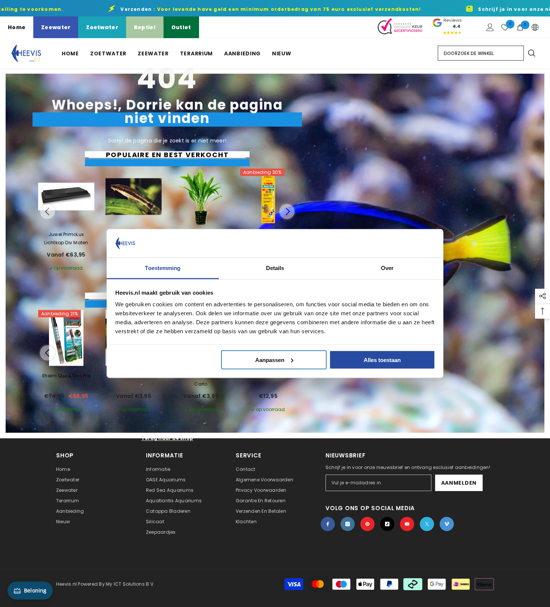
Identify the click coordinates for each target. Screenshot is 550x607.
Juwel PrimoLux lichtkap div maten (66, 238)
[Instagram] (347, 524)
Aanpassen (269, 359)
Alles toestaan (382, 359)
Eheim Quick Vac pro (66, 376)
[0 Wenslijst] (505, 27)
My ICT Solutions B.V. (130, 584)
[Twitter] (427, 524)
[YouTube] (407, 524)
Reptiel (145, 27)
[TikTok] (387, 524)
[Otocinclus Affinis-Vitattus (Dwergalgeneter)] (134, 197)
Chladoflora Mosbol (133, 376)
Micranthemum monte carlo (201, 380)
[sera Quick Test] (268, 197)
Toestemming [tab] (162, 268)
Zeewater (55, 27)
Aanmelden (459, 483)
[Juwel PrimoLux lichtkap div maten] (66, 197)
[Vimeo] (447, 524)
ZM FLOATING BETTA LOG (268, 376)
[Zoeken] (531, 53)
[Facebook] (328, 524)
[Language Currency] (535, 27)
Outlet (181, 27)
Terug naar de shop (167, 438)
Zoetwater (102, 27)
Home (16, 27)
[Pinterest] (367, 524)
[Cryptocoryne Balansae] (201, 197)
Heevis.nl (67, 584)
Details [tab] (275, 268)
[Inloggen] (490, 27)
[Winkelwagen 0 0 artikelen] (520, 27)
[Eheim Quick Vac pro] (66, 338)
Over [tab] (387, 268)
